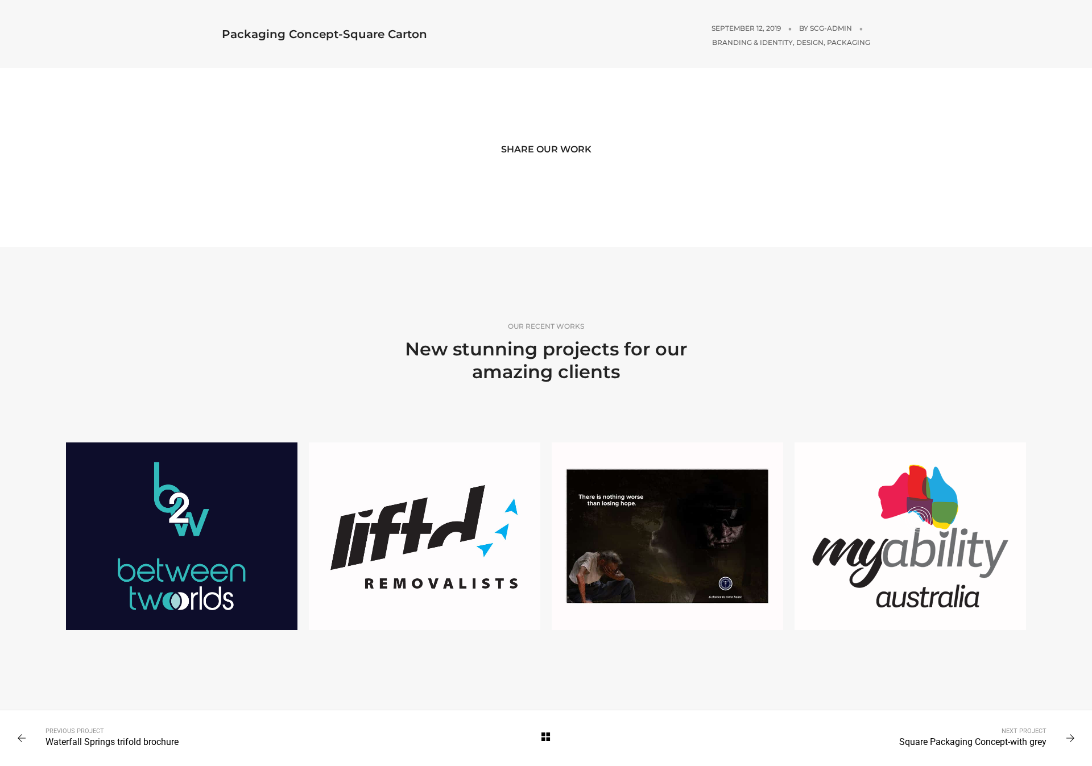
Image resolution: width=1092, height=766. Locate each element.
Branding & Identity (752, 42)
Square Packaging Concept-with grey (972, 741)
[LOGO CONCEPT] (424, 536)
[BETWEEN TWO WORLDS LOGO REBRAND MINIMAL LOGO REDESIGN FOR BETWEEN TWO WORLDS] (181, 536)
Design (810, 42)
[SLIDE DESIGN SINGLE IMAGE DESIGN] (667, 536)
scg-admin (831, 28)
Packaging (848, 42)
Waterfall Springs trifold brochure (112, 741)
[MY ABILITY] (910, 536)
